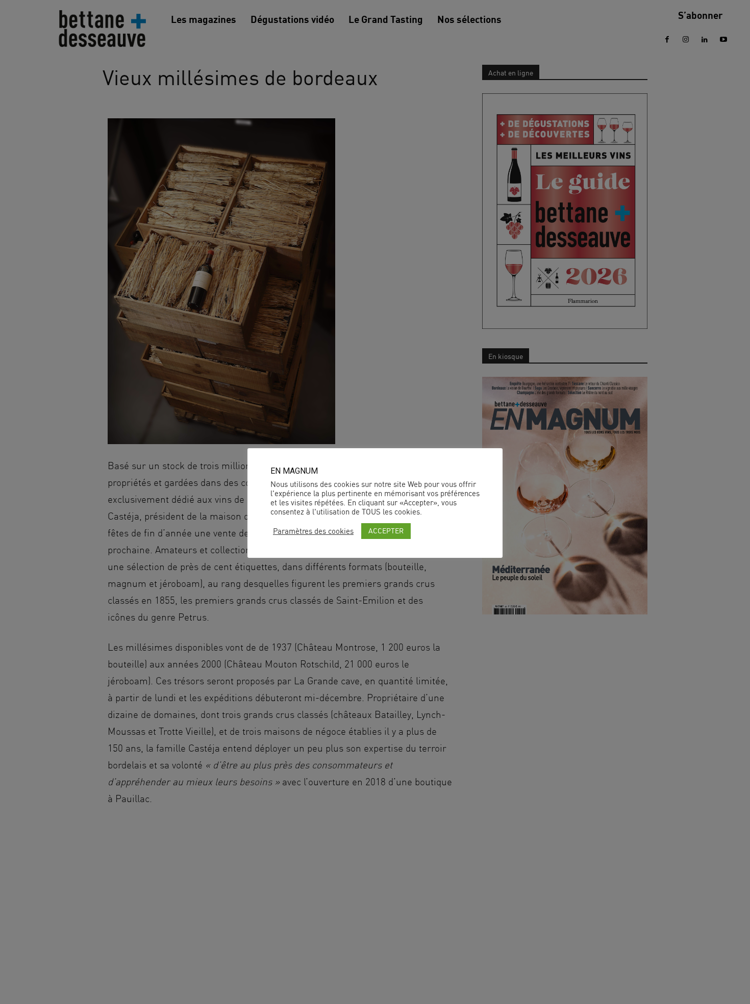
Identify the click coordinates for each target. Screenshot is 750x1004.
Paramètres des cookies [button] (313, 531)
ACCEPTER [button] (386, 530)
